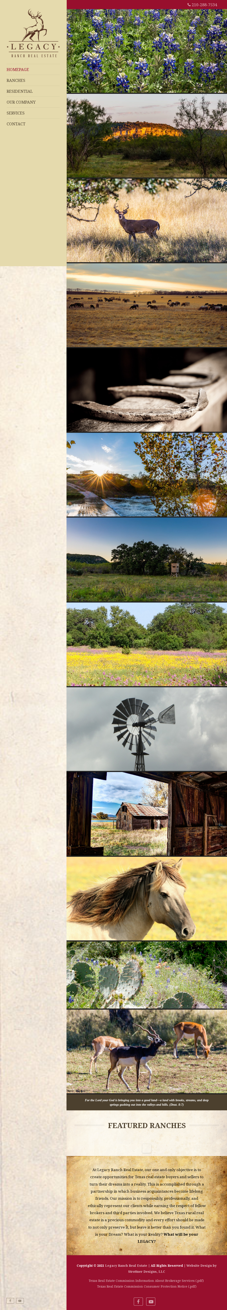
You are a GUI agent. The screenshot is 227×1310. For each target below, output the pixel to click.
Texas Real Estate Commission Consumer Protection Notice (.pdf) (146, 1286)
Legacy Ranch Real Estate (126, 1265)
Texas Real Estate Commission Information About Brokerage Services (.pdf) (147, 1280)
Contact (16, 123)
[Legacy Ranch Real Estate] (33, 58)
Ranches (16, 80)
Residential (20, 91)
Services (16, 113)
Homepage (18, 69)
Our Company (21, 102)
